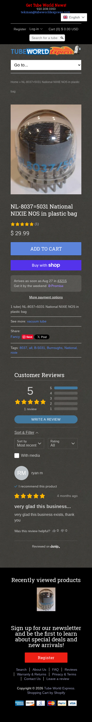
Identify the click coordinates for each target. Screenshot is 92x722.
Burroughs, (55, 348)
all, (31, 348)
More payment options (46, 297)
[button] (24, 224)
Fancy (15, 337)
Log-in (34, 29)
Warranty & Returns (31, 674)
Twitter (41, 17)
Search (21, 669)
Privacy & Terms (64, 674)
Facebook (33, 17)
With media (30, 455)
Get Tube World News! (46, 5)
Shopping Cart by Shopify (46, 693)
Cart (62, 29)
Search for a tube (45, 38)
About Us (39, 669)
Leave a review (57, 679)
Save (29, 337)
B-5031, (40, 348)
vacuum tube (36, 321)
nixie (14, 352)
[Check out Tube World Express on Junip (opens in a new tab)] (55, 546)
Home (14, 82)
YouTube (57, 17)
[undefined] (46, 150)
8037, (24, 348)
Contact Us (32, 679)
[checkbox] (29, 455)
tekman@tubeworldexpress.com (45, 12)
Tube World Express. (59, 688)
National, (71, 348)
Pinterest (49, 17)
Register (20, 29)
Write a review (46, 419)
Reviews (71, 669)
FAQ (55, 669)
